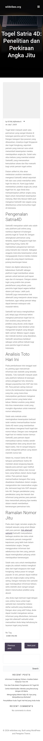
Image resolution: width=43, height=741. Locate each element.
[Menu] (39, 7)
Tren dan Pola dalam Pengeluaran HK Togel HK (21, 685)
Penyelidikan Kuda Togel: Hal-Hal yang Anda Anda (21, 700)
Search (35, 669)
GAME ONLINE (11, 636)
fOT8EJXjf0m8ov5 (14, 122)
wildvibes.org (13, 6)
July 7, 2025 (12, 125)
